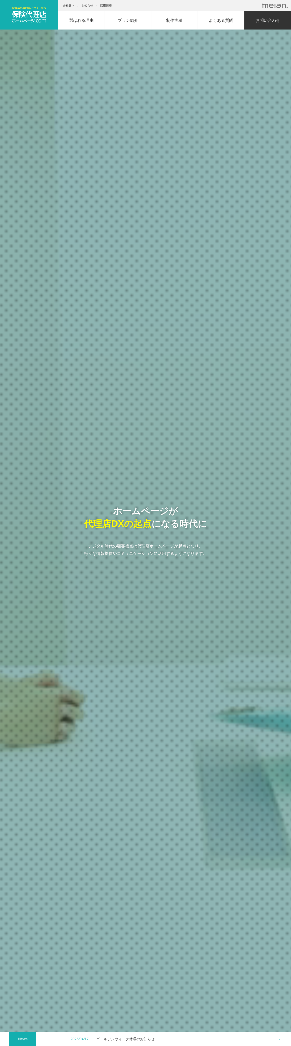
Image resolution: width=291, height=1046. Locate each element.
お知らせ (87, 5)
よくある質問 (221, 20)
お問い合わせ (268, 20)
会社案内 (69, 5)
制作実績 (174, 20)
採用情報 (106, 5)
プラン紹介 (128, 20)
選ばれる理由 (81, 20)
